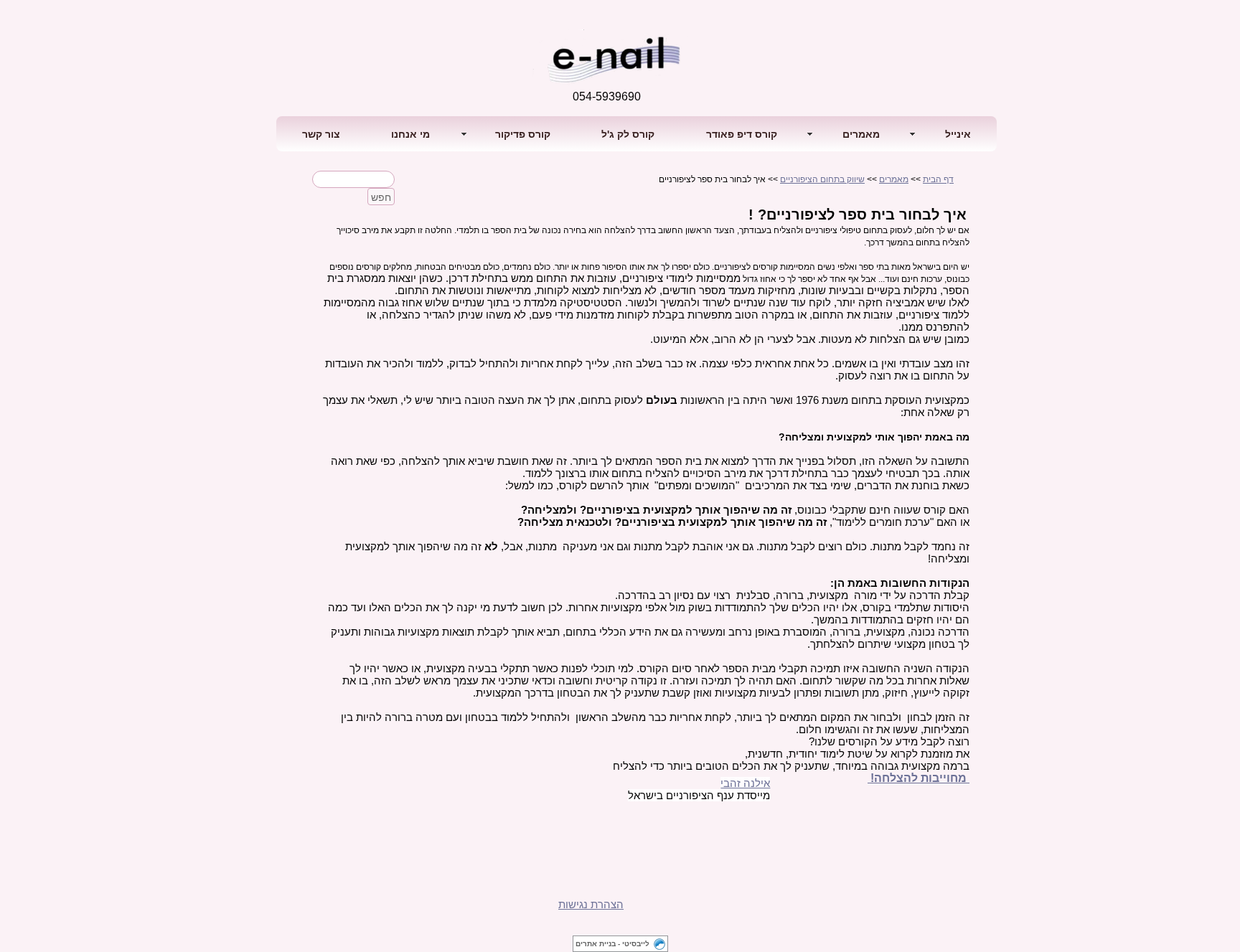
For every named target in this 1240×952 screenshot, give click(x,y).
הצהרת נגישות (591, 904)
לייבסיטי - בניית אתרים (612, 944)
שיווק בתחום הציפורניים (822, 179)
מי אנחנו (410, 134)
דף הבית (938, 179)
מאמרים (893, 179)
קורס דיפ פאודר (741, 134)
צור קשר (321, 134)
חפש (381, 197)
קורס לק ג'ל (627, 134)
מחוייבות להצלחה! (917, 778)
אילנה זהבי (745, 783)
